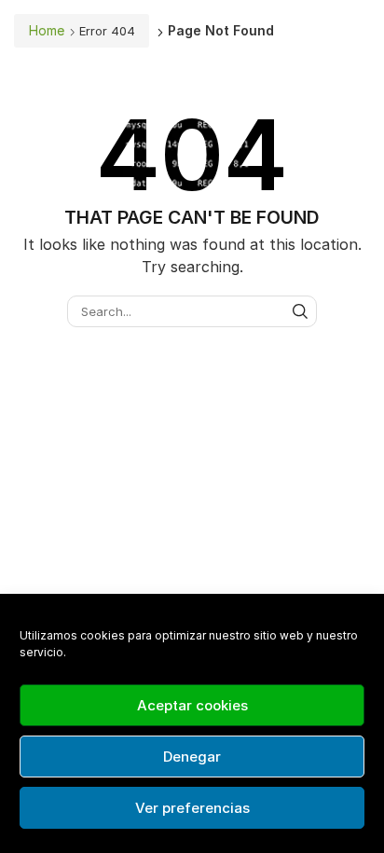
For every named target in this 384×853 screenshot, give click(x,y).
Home (46, 30)
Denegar (192, 756)
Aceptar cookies (192, 705)
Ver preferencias (192, 808)
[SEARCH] (300, 311)
